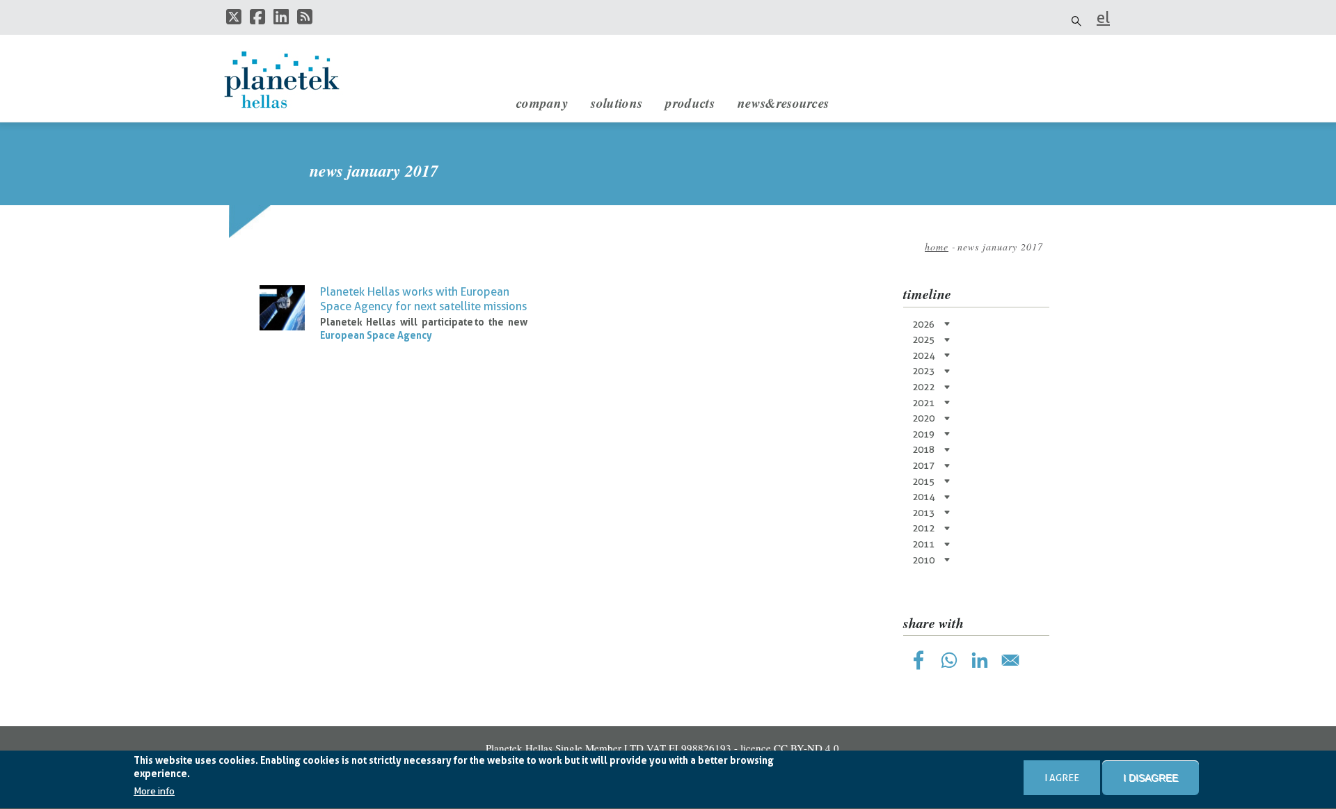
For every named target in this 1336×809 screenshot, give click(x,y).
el (1103, 17)
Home (936, 246)
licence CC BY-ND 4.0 (789, 748)
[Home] (295, 80)
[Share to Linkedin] (980, 660)
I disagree (1150, 777)
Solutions (616, 102)
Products (689, 102)
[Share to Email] (1010, 660)
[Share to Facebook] (918, 660)
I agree (1061, 777)
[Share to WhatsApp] (949, 660)
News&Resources (783, 102)
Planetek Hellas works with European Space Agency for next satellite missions (423, 299)
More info (154, 791)
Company (542, 102)
